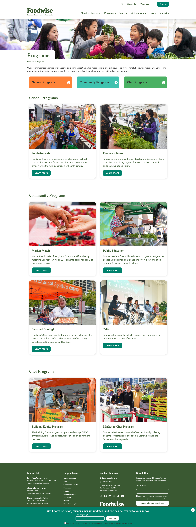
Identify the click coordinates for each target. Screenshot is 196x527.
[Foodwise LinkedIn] (110, 496)
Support (163, 13)
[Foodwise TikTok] (118, 496)
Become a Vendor (70, 494)
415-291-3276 (107, 482)
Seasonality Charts (71, 485)
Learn (151, 13)
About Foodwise (70, 478)
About (84, 13)
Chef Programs (137, 82)
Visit (65, 481)
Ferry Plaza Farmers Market (37, 478)
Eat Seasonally (137, 13)
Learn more (41, 173)
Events (122, 13)
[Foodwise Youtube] (122, 496)
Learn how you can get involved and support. (107, 71)
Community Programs (95, 82)
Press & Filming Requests (73, 504)
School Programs (44, 82)
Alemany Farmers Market (36, 488)
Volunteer (144, 4)
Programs (109, 13)
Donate (163, 4)
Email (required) (141, 486)
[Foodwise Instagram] (101, 496)
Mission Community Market (37, 498)
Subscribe (131, 4)
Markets (95, 13)
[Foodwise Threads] (114, 497)
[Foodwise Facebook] (105, 496)
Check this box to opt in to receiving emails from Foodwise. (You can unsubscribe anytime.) (99, 523)
